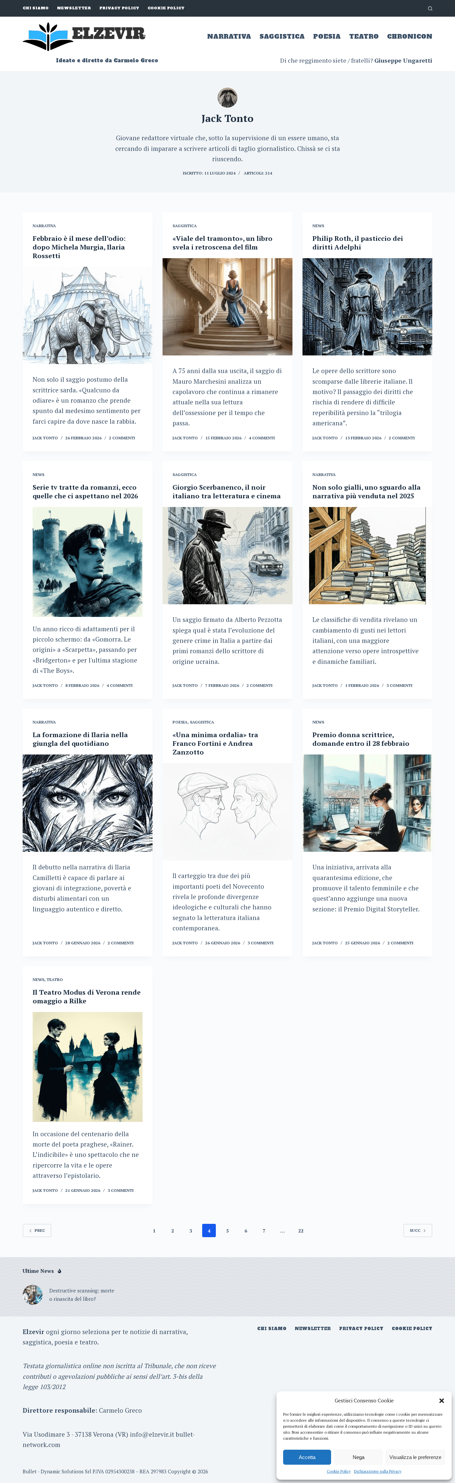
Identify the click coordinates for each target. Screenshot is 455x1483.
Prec (40, 1230)
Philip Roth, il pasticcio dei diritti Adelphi (357, 242)
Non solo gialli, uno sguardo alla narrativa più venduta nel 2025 (366, 491)
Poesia (180, 722)
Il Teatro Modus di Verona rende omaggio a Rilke (87, 996)
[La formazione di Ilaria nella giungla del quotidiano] (88, 803)
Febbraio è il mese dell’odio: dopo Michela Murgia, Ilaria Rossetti (79, 247)
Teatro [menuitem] (364, 36)
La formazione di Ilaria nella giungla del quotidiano (80, 739)
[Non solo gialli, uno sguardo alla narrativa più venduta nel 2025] (367, 555)
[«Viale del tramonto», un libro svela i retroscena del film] (227, 306)
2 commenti (122, 437)
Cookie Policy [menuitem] (166, 8)
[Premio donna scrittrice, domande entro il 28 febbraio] (367, 803)
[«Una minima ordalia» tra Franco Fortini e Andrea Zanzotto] (227, 811)
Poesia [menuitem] (327, 36)
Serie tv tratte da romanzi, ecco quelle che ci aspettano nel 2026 (85, 491)
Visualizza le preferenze (415, 1457)
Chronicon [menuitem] (409, 36)
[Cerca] (430, 8)
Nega (358, 1457)
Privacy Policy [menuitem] (119, 8)
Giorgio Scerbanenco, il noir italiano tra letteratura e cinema (227, 491)
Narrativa (44, 225)
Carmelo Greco (120, 1410)
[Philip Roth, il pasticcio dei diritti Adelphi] (367, 306)
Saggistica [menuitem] (282, 36)
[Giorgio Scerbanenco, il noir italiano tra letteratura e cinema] (227, 555)
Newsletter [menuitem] (74, 8)
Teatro (55, 979)
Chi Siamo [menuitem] (36, 8)
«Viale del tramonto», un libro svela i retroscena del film (222, 242)
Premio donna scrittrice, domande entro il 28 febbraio (360, 739)
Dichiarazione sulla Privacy (377, 1471)
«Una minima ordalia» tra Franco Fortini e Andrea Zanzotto (215, 743)
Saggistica (185, 225)
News (318, 225)
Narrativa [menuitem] (229, 36)
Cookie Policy (339, 1471)
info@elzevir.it (152, 1434)
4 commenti (262, 437)
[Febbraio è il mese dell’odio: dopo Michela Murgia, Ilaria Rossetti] (88, 315)
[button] (441, 1400)
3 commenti (399, 685)
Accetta (307, 1457)
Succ (415, 1230)
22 (300, 1231)
